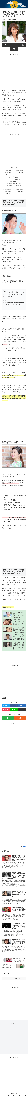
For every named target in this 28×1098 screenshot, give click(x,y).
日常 (4, 697)
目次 (12, 167)
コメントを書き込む (14, 978)
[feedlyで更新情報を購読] (8, 718)
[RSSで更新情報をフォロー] (20, 718)
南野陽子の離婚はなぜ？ (13, 177)
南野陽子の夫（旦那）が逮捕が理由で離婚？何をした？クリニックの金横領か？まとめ (14, 191)
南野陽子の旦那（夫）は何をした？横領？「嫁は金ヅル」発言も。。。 (14, 185)
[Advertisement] (14, 70)
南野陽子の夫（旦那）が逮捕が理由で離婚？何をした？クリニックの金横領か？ (14, 172)
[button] (25, 511)
